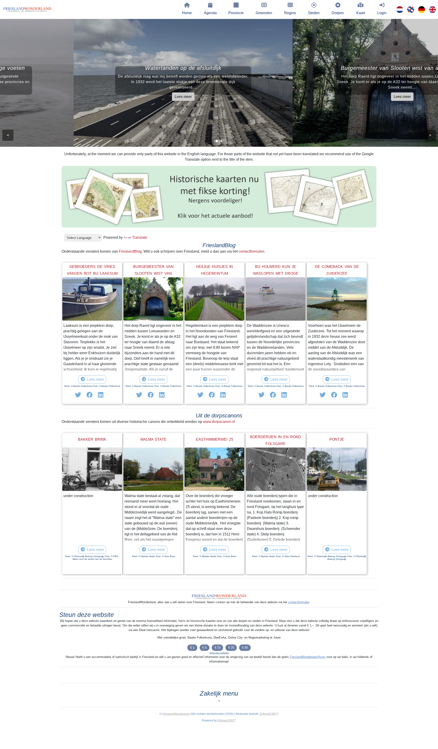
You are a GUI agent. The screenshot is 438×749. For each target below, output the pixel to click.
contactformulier (251, 251)
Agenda (210, 13)
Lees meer (109, 97)
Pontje (336, 439)
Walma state (153, 439)
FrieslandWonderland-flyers (308, 657)
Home (187, 13)
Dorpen (338, 13)
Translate (139, 237)
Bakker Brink (92, 439)
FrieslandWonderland (175, 713)
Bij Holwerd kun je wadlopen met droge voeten (275, 273)
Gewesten (264, 13)
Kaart (360, 13)
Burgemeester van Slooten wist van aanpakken (153, 273)
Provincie (236, 13)
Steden (314, 13)
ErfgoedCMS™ (269, 713)
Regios (290, 13)
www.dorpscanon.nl (219, 422)
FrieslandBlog (130, 251)
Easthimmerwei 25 (214, 439)
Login (381, 13)
